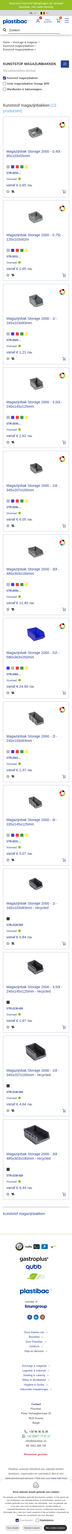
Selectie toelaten (32, 1528)
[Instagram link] (42, 1317)
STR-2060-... (13, 674)
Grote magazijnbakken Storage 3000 (28, 83)
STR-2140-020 (14, 1092)
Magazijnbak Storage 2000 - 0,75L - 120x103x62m (34, 237)
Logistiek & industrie (34, 1370)
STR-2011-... (13, 256)
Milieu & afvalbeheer (34, 1379)
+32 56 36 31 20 (38, 1431)
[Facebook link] (30, 1317)
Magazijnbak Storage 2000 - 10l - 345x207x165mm (32, 488)
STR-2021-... (13, 757)
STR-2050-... (13, 590)
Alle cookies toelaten (55, 1528)
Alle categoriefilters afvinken (19, 70)
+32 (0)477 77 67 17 (38, 1436)
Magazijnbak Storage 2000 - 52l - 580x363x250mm (32, 655)
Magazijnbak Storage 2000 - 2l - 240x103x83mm (31, 738)
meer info (56, 1478)
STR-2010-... (13, 173)
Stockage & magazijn (25, 42)
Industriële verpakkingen (34, 1389)
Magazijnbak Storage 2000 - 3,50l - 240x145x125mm (34, 404)
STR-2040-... (13, 507)
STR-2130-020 (14, 1008)
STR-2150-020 (14, 1175)
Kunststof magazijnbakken (18, 45)
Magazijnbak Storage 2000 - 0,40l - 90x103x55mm (34, 153)
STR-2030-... (13, 423)
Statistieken (46, 1520)
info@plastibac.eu (36, 1440)
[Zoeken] (4, 30)
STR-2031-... (13, 841)
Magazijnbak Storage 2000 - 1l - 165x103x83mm (31, 321)
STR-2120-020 (14, 924)
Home (6, 42)
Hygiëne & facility (34, 1384)
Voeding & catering (34, 1375)
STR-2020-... (13, 340)
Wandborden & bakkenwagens (24, 89)
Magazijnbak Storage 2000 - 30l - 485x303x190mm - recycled (32, 1156)
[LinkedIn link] (37, 1317)
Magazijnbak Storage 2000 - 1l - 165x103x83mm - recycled (31, 905)
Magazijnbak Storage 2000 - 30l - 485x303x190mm (32, 571)
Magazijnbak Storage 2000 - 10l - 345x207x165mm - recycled (32, 1072)
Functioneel (26, 1520)
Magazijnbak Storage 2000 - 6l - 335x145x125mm (31, 822)
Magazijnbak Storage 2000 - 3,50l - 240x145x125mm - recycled (34, 989)
